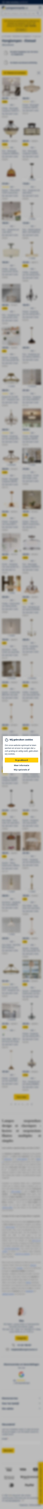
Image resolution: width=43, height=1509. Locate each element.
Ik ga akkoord (21, 760)
